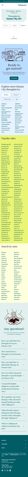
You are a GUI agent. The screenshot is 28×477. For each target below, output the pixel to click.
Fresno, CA (4, 220)
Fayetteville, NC (5, 213)
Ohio (15, 270)
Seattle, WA (17, 216)
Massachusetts (5, 291)
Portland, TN (17, 193)
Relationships (18, 117)
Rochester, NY (18, 201)
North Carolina (18, 266)
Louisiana (3, 285)
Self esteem (18, 119)
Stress (16, 125)
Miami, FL (16, 164)
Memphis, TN (17, 162)
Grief (2, 132)
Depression (4, 126)
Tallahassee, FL (18, 222)
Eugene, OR (4, 211)
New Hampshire (18, 258)
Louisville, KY (17, 158)
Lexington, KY (17, 152)
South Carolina (18, 280)
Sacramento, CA (18, 203)
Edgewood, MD (5, 203)
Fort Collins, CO (5, 214)
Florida (3, 268)
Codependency (5, 124)
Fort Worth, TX (5, 218)
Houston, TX (4, 234)
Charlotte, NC (5, 179)
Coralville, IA (4, 193)
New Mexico (17, 262)
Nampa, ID (17, 171)
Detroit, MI (4, 201)
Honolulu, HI (4, 232)
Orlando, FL (17, 183)
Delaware (4, 266)
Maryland (3, 289)
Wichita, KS (17, 236)
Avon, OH (3, 154)
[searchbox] (6, 25)
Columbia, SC (5, 189)
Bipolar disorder (5, 117)
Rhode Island (17, 278)
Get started (14, 78)
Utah (15, 287)
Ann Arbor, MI (5, 146)
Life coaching (18, 106)
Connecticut (4, 264)
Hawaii (3, 272)
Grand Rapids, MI (6, 222)
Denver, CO (4, 199)
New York (16, 264)
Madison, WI (17, 160)
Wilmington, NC (18, 238)
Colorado (4, 262)
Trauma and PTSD (19, 130)
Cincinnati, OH (5, 185)
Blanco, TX (4, 166)
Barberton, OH (5, 160)
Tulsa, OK (16, 228)
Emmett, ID (4, 209)
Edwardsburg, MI (5, 205)
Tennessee (17, 283)
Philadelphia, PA (18, 185)
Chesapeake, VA (5, 181)
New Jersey (17, 260)
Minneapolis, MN (18, 168)
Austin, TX (4, 152)
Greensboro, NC (5, 224)
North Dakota (17, 268)
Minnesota (4, 295)
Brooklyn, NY (4, 173)
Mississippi (4, 297)
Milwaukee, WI (18, 166)
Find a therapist (10, 11)
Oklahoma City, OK (19, 179)
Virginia (16, 291)
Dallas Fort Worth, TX (7, 197)
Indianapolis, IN (5, 238)
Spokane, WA (17, 220)
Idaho (3, 274)
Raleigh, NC (17, 195)
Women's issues (19, 132)
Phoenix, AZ (17, 187)
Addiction (4, 104)
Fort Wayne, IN (5, 216)
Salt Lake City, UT (18, 207)
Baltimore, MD (5, 158)
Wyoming (16, 299)
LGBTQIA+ (17, 104)
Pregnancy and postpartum (19, 114)
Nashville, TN (17, 173)
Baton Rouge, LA (5, 162)
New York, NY (17, 175)
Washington (17, 293)
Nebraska (16, 254)
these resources (14, 454)
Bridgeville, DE (5, 171)
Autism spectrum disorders (5, 112)
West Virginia (17, 295)
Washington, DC (18, 234)
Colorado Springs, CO (7, 187)
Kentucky (3, 283)
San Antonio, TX (18, 209)
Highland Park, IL (5, 230)
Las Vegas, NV (17, 150)
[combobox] (6, 25)
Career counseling (6, 122)
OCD (16, 109)
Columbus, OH (5, 191)
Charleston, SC (5, 177)
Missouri (18, 11)
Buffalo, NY (4, 175)
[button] (2, 5)
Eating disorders (5, 128)
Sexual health (18, 121)
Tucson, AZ (17, 226)
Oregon (16, 274)
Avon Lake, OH (5, 156)
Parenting (17, 111)
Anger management (6, 108)
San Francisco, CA (19, 213)
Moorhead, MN (18, 170)
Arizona (3, 256)
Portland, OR (17, 191)
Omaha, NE (17, 181)
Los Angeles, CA (18, 156)
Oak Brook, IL (17, 177)
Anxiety (3, 109)
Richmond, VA (17, 199)
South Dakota (17, 282)
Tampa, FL (16, 224)
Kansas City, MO (18, 144)
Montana (16, 252)
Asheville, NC (4, 148)
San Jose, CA (17, 214)
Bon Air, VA (4, 168)
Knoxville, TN (17, 148)
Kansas (3, 282)
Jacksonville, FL (5, 240)
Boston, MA (4, 170)
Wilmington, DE (18, 240)
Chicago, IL (4, 183)
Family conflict (5, 130)
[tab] (6, 95)
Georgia (3, 270)
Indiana (3, 278)
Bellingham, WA (5, 164)
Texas (15, 285)
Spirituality (18, 123)
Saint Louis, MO (18, 205)
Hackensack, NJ (5, 228)
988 (6, 454)
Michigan (3, 293)
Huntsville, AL (5, 236)
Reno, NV (16, 197)
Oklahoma (17, 272)
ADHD (3, 106)
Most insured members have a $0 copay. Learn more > (14, 1)
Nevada (16, 256)
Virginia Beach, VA (19, 232)
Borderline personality (4, 120)
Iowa (2, 280)
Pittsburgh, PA (18, 189)
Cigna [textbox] (14, 25)
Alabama (3, 252)
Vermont (16, 289)
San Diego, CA (18, 211)
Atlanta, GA (4, 150)
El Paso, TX (4, 207)
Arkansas (3, 258)
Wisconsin (17, 297)
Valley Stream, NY (18, 230)
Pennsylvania (17, 276)
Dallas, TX (4, 195)
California (4, 260)
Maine (3, 287)
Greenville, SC (5, 226)
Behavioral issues (6, 115)
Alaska (3, 254)
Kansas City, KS (18, 146)
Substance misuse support (19, 127)
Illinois (3, 276)
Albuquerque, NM (6, 144)
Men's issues (18, 108)
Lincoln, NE (17, 154)
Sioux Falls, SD (18, 218)
